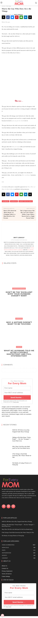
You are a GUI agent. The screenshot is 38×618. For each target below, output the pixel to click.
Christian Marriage (19, 288)
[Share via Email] (21, 17)
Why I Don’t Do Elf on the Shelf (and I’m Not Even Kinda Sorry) (17, 529)
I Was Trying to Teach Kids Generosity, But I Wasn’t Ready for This (21, 455)
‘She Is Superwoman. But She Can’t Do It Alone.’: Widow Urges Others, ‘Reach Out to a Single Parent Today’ (27, 214)
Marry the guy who (25, 201)
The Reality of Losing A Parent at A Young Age (13, 535)
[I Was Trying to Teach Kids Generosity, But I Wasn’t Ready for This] (6, 456)
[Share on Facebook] (8, 17)
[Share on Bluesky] (12, 17)
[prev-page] (17, 360)
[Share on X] (3, 17)
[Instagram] (8, 506)
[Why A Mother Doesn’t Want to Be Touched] (19, 308)
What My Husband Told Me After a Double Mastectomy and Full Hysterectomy (19, 353)
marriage (14, 201)
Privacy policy (16, 402)
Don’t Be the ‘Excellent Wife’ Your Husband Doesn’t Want (19, 294)
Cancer (19, 347)
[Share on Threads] (30, 17)
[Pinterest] (13, 506)
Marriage (8, 6)
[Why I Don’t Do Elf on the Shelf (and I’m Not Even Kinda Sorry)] (6, 448)
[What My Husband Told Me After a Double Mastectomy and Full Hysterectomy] (19, 336)
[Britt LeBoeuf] (19, 230)
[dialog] (2, 615)
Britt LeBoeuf (18, 14)
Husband (5, 201)
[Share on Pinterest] (17, 17)
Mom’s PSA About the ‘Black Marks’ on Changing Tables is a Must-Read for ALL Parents (10, 214)
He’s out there (26, 175)
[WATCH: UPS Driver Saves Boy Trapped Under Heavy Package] (6, 431)
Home (3, 6)
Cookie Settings (6, 576)
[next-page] (20, 360)
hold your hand (15, 146)
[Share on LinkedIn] (25, 17)
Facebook (30, 249)
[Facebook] (4, 506)
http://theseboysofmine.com (19, 240)
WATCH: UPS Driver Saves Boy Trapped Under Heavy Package (17, 521)
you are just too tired (17, 120)
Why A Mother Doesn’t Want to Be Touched (19, 323)
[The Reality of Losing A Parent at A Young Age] (6, 464)
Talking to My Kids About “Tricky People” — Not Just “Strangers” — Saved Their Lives (21, 439)
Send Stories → (17, 397)
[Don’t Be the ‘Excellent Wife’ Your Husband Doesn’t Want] (19, 278)
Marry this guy (6, 22)
